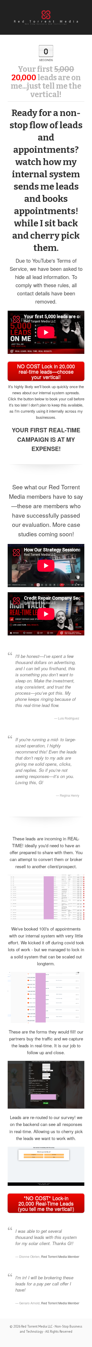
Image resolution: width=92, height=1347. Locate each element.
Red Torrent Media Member (60, 1256)
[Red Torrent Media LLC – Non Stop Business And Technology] (46, 16)
